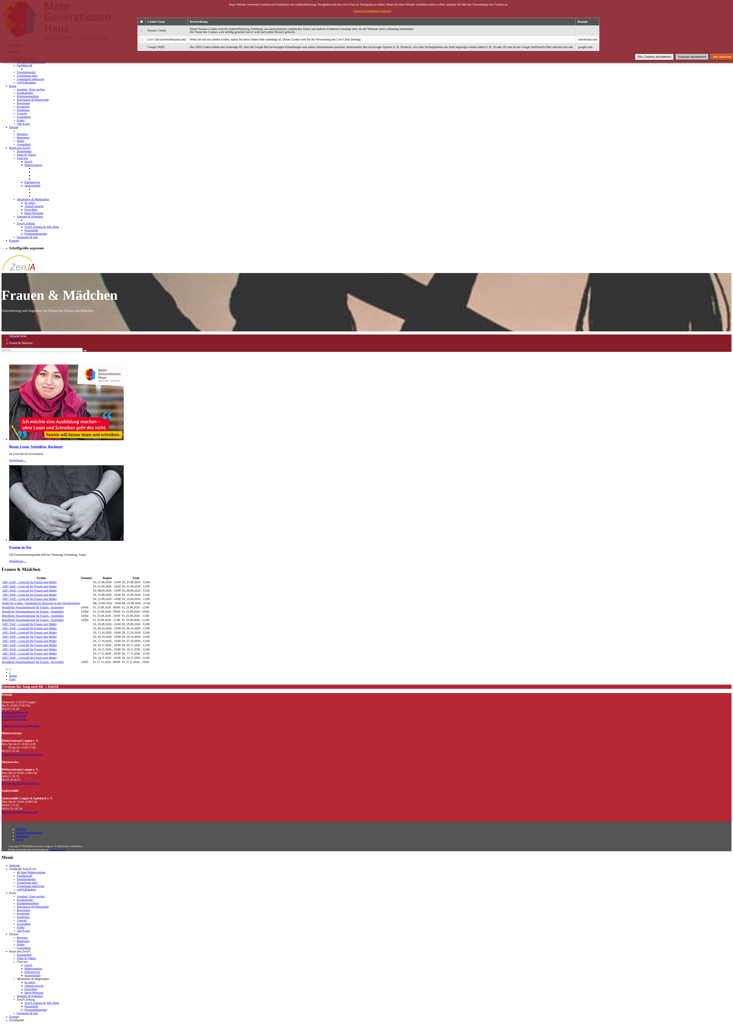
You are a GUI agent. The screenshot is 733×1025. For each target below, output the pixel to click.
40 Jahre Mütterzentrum (31, 872)
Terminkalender (26, 72)
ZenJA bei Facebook (14, 715)
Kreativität (23, 106)
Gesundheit (24, 117)
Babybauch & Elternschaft (33, 99)
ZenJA (28, 161)
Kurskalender (25, 93)
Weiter (13, 676)
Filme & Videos (26, 154)
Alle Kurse (23, 123)
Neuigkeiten (24, 151)
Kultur (21, 120)
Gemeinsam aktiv (27, 75)
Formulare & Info (27, 237)
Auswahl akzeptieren (692, 56)
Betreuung (23, 137)
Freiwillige (30, 209)
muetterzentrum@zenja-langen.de (22, 754)
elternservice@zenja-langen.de (20, 783)
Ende (12, 679)
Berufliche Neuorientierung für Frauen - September (33, 607)
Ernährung (23, 110)
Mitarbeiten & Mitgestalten (33, 199)
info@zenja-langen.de (15, 712)
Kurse (12, 86)
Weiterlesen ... (17, 460)
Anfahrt (6, 725)
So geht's (29, 202)
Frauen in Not (20, 547)
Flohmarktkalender (35, 233)
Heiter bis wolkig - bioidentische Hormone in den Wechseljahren (41, 603)
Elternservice (32, 182)
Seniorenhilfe (32, 185)
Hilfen (20, 141)
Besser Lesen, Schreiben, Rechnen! (36, 447)
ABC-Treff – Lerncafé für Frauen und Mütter (29, 582)
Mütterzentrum (33, 165)
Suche (19, 839)
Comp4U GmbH (57, 849)
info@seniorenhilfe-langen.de (19, 812)
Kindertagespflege (28, 96)
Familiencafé (24, 65)
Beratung (22, 134)
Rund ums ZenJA (20, 147)
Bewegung (23, 103)
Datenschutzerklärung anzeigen (372, 11)
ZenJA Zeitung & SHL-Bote (41, 227)
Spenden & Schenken (30, 216)
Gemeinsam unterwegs (30, 79)
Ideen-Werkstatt (33, 213)
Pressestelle (31, 230)
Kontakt (14, 240)
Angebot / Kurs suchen (31, 89)
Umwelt (22, 113)
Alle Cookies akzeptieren (654, 56)
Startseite (14, 339)
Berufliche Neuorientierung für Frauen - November (33, 662)
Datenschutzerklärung (29, 832)
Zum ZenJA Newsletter (26, 725)
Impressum (22, 836)
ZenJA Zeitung (26, 223)
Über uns (22, 158)
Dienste (13, 127)
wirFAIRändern (26, 82)
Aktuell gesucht (33, 206)
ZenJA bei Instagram (14, 719)
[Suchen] (84, 350)
